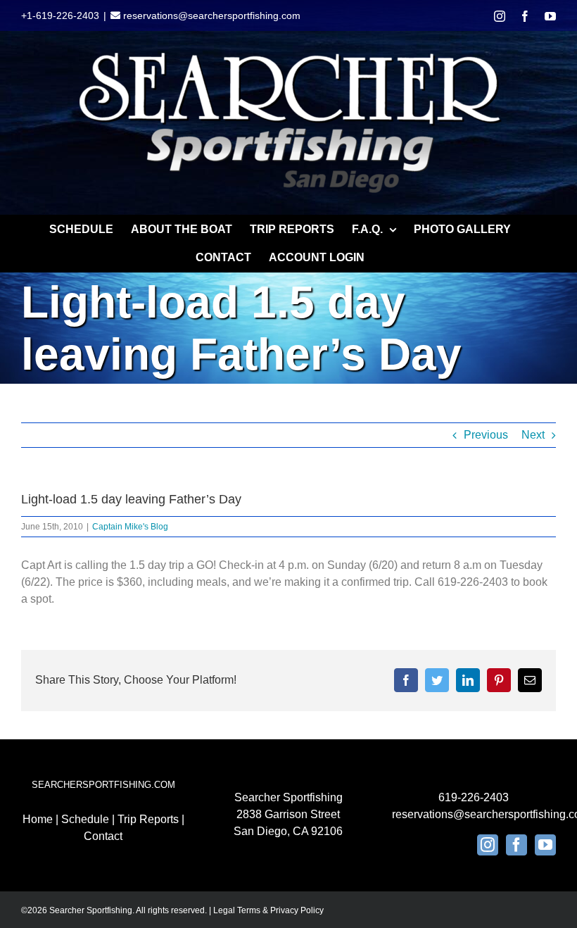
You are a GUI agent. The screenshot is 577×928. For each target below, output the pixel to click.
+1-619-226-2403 (60, 15)
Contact (103, 836)
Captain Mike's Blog (130, 527)
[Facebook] (516, 844)
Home (38, 819)
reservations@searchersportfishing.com (210, 15)
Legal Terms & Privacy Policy (268, 910)
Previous (486, 435)
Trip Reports (148, 819)
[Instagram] (487, 844)
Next (533, 435)
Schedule (85, 819)
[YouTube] (545, 844)
